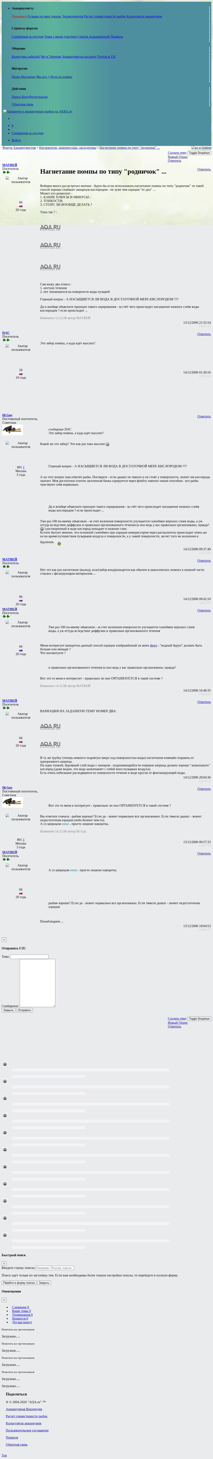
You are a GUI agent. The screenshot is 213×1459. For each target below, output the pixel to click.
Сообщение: (10, 1006)
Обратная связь (22, 104)
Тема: (5, 956)
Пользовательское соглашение (27, 1430)
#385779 (205, 845)
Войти (16, 140)
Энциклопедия (72, 16)
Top (4, 1455)
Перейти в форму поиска (19, 1282)
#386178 (205, 929)
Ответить (174, 160)
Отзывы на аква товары (44, 16)
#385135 (205, 326)
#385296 (205, 602)
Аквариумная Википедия (24, 1409)
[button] (9, 165)
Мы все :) (43, 77)
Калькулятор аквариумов (144, 16)
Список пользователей (94, 36)
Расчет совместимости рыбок (105, 16)
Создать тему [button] (177, 152)
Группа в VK (106, 56)
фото (153, 645)
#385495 (205, 694)
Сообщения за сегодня (27, 36)
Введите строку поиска (18, 1268)
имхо (65, 824)
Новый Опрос (178, 157)
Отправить (24, 1010)
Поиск (17, 97)
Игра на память (61, 77)
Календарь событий (26, 56)
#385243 (205, 376)
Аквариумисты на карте (79, 56)
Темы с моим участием (60, 36)
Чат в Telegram (51, 56)
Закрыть (8, 1010)
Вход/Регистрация (34, 97)
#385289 (205, 553)
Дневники (19, 16)
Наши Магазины (23, 77)
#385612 (205, 781)
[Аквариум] (37, 111)
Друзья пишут (22, 1322)
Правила (117, 36)
